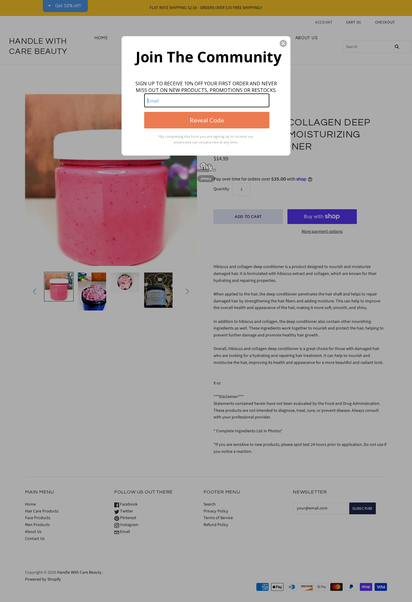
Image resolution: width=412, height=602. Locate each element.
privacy (206, 178)
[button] (283, 43)
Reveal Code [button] (207, 120)
